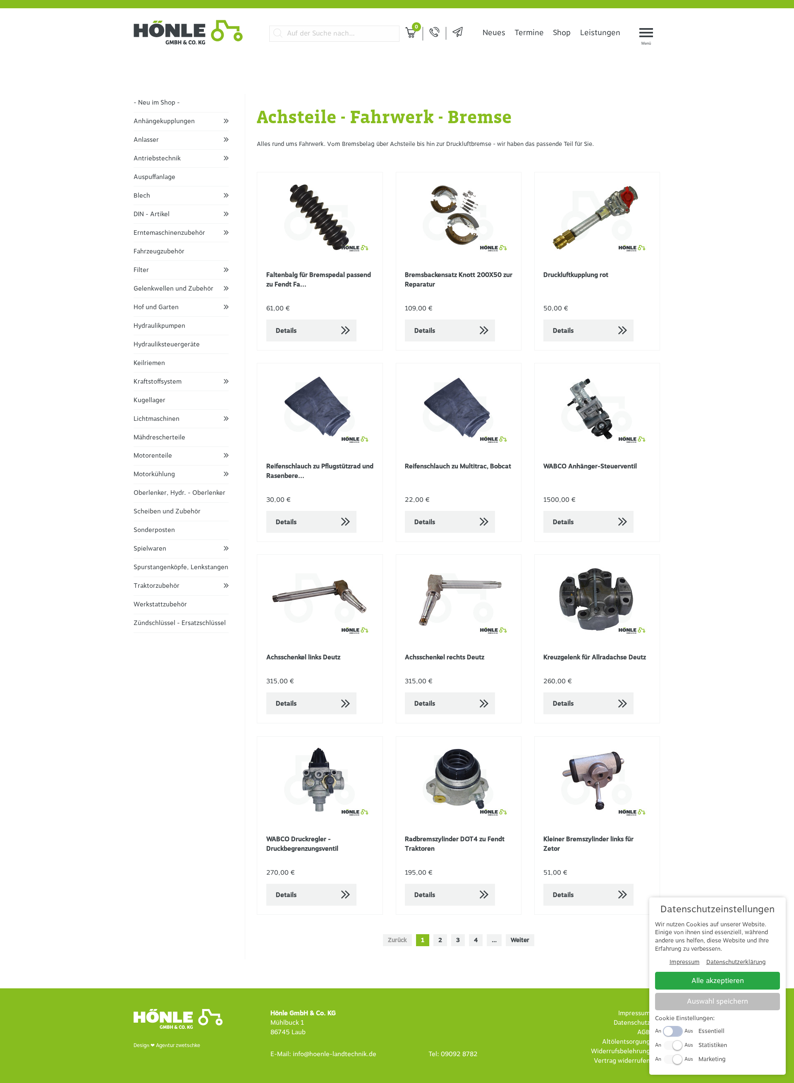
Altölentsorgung (626, 1042)
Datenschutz (632, 1023)
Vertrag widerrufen (622, 1061)
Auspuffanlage (154, 177)
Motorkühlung (154, 474)
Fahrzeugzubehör (159, 251)
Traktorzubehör (156, 586)
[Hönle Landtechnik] (188, 43)
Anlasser (146, 140)
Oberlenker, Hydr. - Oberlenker (179, 493)
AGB (643, 1032)
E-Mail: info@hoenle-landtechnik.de (323, 1054)
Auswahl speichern (717, 1001)
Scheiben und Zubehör (167, 511)
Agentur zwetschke (178, 1045)
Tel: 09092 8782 (453, 1054)
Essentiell (711, 1031)
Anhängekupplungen (164, 121)
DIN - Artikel (152, 214)
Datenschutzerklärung (736, 962)
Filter (141, 270)
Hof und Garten (156, 307)
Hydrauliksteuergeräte (167, 344)
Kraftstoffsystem (158, 381)
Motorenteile (153, 455)
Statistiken (712, 1045)
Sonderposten (154, 530)
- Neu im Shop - (157, 102)
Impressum (634, 1013)
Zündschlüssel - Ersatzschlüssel (180, 623)
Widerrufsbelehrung (620, 1051)
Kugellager (149, 400)
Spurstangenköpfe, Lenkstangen (181, 567)
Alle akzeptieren (717, 981)
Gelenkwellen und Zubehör (173, 288)
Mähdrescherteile (159, 437)
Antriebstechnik (157, 158)
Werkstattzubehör (160, 604)
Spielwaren (150, 548)
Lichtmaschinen (156, 419)
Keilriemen (149, 363)
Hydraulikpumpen (159, 326)
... (494, 940)
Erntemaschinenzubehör (169, 233)
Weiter (520, 940)
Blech (142, 195)
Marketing (712, 1059)
